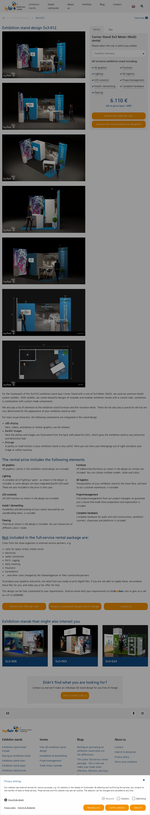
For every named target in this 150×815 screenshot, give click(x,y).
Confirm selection (117, 807)
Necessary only (93, 807)
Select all (138, 807)
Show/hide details (16, 800)
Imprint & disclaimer (26, 807)
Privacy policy (10, 807)
